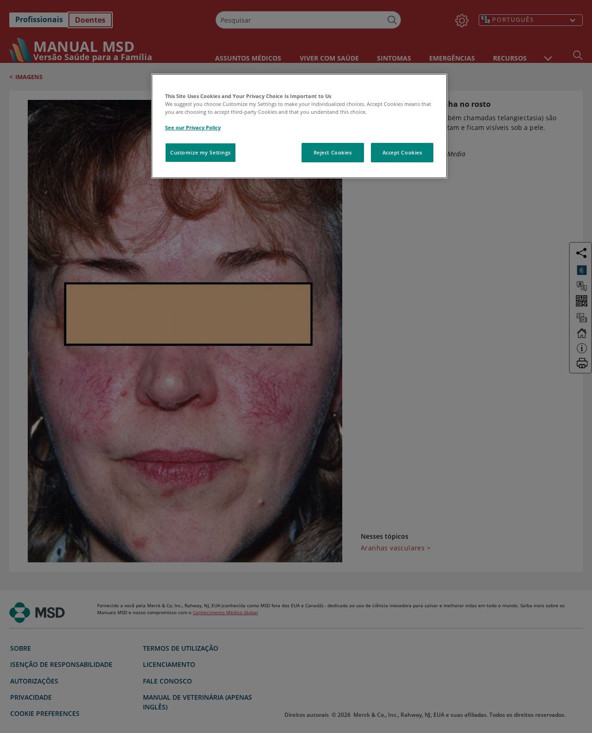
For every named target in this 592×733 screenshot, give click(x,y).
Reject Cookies (333, 152)
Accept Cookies (402, 152)
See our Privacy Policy (193, 127)
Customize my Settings (200, 152)
